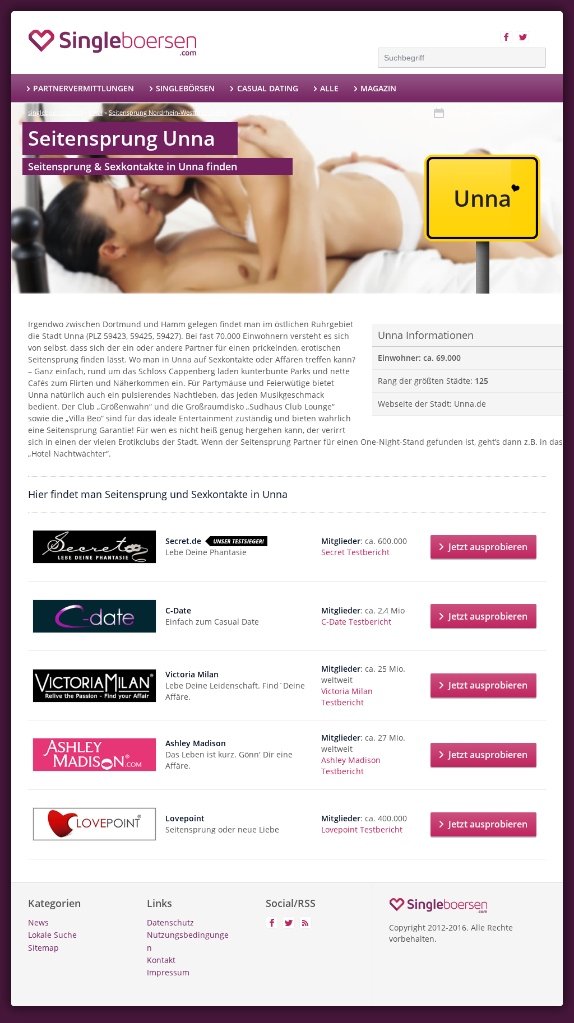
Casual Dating (267, 88)
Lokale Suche (52, 934)
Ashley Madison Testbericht (351, 765)
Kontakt (161, 960)
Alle (329, 88)
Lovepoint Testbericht (361, 829)
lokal (96, 112)
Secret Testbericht (355, 552)
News (38, 922)
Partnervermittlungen (83, 88)
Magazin (378, 88)
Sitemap (43, 947)
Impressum (168, 972)
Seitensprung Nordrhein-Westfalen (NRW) (168, 112)
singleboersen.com (55, 112)
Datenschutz (170, 922)
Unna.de (470, 403)
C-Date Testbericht (356, 621)
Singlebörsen (185, 88)
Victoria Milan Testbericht (347, 697)
